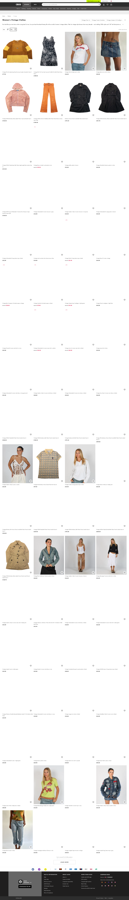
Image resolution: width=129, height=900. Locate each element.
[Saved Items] (107, 4)
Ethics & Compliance (48, 892)
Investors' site (65, 883)
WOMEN (26, 4)
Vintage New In (86, 20)
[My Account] (104, 4)
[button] (102, 882)
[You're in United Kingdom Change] (111, 1)
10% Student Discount (48, 886)
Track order (46, 879)
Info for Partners (84, 886)
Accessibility (110, 898)
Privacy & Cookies (99, 898)
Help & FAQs (105, 1)
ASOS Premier (47, 883)
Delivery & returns (48, 881)
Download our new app (94, 1)
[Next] (125, 20)
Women (9, 16)
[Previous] (80, 20)
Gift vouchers (84, 879)
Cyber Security (66, 886)
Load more (64, 862)
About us (64, 877)
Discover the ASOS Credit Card (88, 888)
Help (45, 877)
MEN (35, 4)
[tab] (18, 8)
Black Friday (84, 883)
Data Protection (47, 890)
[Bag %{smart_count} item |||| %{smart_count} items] (111, 4)
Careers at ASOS (66, 879)
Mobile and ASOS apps (86, 877)
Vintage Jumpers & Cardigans (114, 20)
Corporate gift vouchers (86, 881)
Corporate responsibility (68, 881)
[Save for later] (30, 68)
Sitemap (45, 888)
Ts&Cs (106, 898)
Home (3, 16)
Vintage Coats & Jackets (98, 20)
